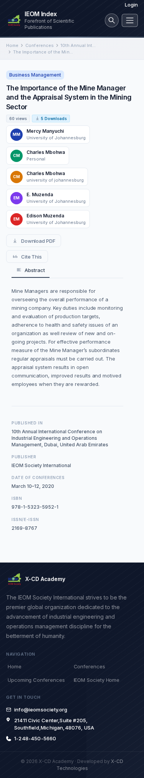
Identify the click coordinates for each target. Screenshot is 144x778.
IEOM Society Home (97, 680)
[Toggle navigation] (130, 20)
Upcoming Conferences (36, 680)
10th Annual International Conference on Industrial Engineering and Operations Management (79, 45)
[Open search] (112, 20)
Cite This (31, 257)
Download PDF (38, 241)
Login (131, 5)
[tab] (31, 270)
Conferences (39, 45)
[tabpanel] (67, 337)
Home (12, 45)
